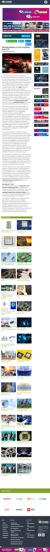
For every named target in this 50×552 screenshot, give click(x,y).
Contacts (5, 537)
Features (5, 525)
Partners (5, 531)
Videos (5, 529)
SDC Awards (30, 537)
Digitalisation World (16, 543)
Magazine (5, 527)
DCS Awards (30, 535)
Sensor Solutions (15, 539)
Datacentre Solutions (17, 541)
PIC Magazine (14, 528)
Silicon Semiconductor (17, 526)
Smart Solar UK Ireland (17, 537)
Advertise (5, 533)
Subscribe (5, 535)
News (4, 523)
